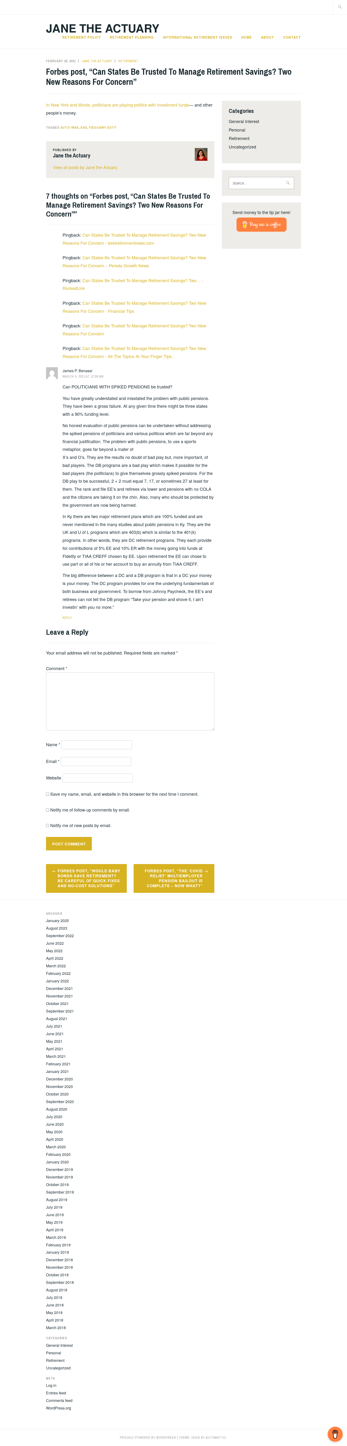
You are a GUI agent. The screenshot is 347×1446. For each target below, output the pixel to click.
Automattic (216, 1437)
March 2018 (56, 1327)
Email (52, 761)
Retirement (128, 61)
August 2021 (56, 1018)
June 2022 (55, 943)
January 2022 (57, 981)
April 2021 (54, 1048)
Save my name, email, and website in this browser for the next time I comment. (124, 794)
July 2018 (54, 1297)
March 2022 (56, 965)
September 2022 (60, 935)
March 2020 (56, 1146)
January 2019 (57, 1252)
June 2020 (55, 1124)
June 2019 (55, 1214)
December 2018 (59, 1259)
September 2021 (60, 1011)
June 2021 (55, 1033)
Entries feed (56, 1393)
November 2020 (59, 1086)
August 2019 (56, 1199)
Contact (292, 37)
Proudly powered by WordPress (148, 1437)
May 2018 (54, 1312)
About (267, 37)
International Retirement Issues (197, 37)
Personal (237, 130)
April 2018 (54, 1320)
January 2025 (57, 920)
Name (53, 744)
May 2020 (54, 1131)
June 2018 (55, 1305)
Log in (51, 1385)
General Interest (244, 121)
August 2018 (56, 1290)
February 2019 (58, 1245)
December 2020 (59, 1079)
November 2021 (59, 996)
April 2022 (54, 958)
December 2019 (59, 1169)
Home (246, 37)
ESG (83, 127)
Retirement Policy (81, 37)
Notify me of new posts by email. (80, 825)
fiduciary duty (102, 127)
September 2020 (60, 1101)
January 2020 (57, 1162)
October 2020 (57, 1094)
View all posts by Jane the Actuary (85, 167)
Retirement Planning (132, 37)
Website (53, 777)
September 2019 (60, 1192)
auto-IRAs (69, 127)
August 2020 (56, 1109)
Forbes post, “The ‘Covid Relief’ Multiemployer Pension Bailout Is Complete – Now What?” (174, 878)
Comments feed (59, 1400)
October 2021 (57, 1003)
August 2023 (56, 928)
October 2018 (57, 1274)
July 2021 (54, 1026)
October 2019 (57, 1184)
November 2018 (59, 1267)
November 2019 (59, 1177)
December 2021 (59, 988)
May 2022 (54, 950)
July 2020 (54, 1116)
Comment (56, 668)
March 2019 (56, 1237)
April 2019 (54, 1229)
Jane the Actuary (102, 28)
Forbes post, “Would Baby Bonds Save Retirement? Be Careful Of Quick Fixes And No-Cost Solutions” (89, 878)
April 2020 (54, 1139)
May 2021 (54, 1041)
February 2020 (58, 1154)
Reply (67, 618)
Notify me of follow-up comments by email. (90, 810)
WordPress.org (58, 1408)
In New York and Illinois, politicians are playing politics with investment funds (117, 105)
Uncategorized (242, 147)
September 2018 (60, 1282)
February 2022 (58, 973)
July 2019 (54, 1207)
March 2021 (56, 1056)
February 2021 (58, 1064)
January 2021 (57, 1071)
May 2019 (54, 1222)
